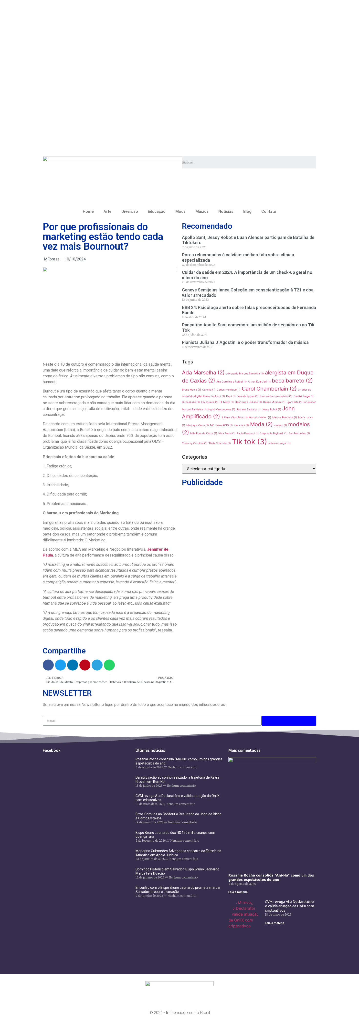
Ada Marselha (203, 372)
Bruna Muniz (191, 389)
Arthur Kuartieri (259, 381)
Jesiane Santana (248, 409)
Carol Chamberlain (269, 388)
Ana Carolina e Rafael (231, 381)
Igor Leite (294, 402)
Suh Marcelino (299, 433)
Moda (180, 211)
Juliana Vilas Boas (234, 417)
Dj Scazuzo (191, 402)
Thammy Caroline (194, 443)
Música (202, 211)
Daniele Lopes (247, 396)
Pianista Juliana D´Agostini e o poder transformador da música (245, 342)
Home (88, 211)
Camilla (208, 389)
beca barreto (292, 380)
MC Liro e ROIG (221, 425)
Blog (247, 211)
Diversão (129, 211)
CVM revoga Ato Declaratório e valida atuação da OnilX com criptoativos (289, 905)
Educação (157, 211)
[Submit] (289, 721)
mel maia (241, 425)
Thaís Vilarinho (220, 443)
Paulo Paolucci (248, 433)
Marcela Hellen (260, 417)
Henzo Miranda (274, 402)
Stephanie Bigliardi (273, 433)
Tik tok (249, 441)
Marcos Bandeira (284, 417)
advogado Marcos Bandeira (245, 373)
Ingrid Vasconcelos (221, 409)
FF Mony (227, 402)
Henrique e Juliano (248, 402)
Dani (231, 396)
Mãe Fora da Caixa (203, 433)
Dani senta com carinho (276, 396)
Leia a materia (238, 892)
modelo (280, 425)
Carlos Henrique (229, 389)
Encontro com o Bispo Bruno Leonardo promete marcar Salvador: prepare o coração (178, 890)
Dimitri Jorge (304, 396)
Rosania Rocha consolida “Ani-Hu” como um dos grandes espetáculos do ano (271, 877)
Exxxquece (209, 402)
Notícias (225, 211)
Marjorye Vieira (197, 425)
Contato (268, 211)
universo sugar (279, 443)
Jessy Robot (271, 409)
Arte (108, 211)
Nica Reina (226, 433)
